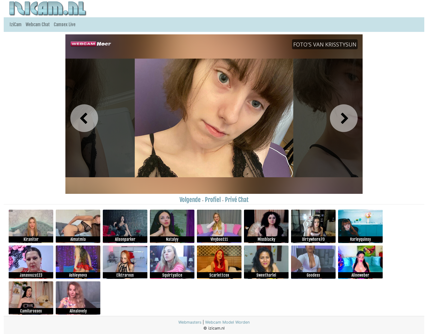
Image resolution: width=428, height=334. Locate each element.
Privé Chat (237, 199)
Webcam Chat (38, 24)
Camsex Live (65, 24)
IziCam (16, 24)
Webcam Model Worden (227, 322)
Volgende (190, 199)
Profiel (213, 199)
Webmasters (189, 322)
